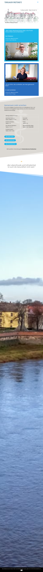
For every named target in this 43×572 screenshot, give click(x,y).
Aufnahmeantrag (11, 144)
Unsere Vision (10, 136)
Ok (21, 570)
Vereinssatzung (11, 140)
